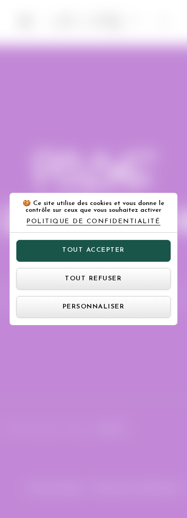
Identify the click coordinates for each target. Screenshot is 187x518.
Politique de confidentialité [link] (93, 222)
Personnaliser (94, 306)
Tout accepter (93, 250)
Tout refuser (93, 278)
